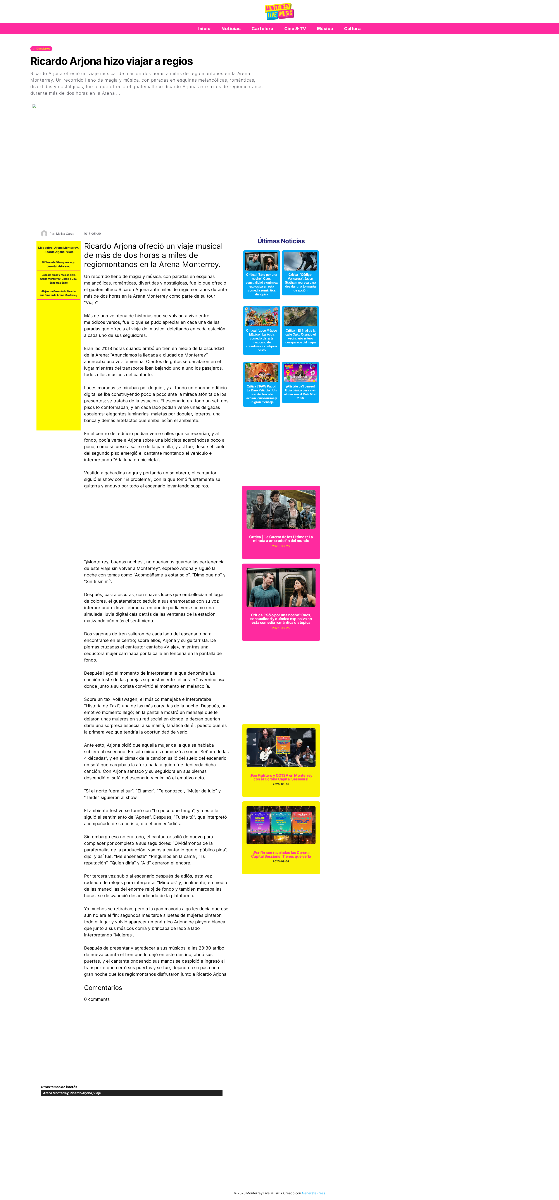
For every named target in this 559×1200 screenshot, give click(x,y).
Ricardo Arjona (54, 252)
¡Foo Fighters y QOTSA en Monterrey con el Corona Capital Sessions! (281, 777)
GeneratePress (313, 1193)
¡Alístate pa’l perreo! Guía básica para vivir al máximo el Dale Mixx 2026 (300, 392)
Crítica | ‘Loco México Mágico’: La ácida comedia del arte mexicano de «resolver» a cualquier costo (261, 340)
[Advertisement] (58, 365)
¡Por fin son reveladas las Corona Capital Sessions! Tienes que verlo (281, 854)
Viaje (70, 252)
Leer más (132, 93)
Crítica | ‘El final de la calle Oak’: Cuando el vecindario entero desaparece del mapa (300, 336)
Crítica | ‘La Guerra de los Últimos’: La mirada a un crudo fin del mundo (281, 539)
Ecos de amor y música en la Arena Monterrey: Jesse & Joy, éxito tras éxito (58, 278)
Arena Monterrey (66, 247)
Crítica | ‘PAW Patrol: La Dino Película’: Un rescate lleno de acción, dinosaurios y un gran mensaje (261, 394)
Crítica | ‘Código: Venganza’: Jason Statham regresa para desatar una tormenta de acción (300, 282)
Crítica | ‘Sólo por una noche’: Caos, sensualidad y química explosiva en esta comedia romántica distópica (262, 284)
